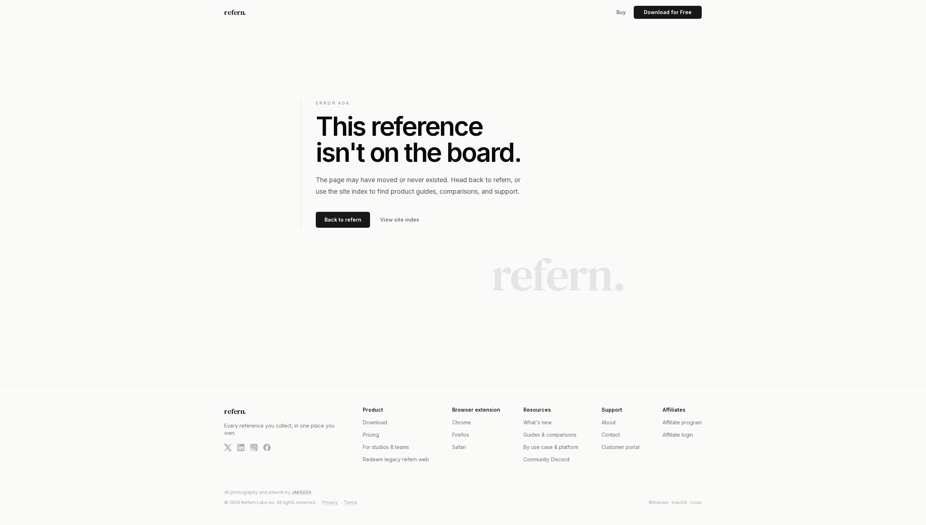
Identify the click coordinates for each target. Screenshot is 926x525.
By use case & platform (550, 447)
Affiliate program (682, 422)
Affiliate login (678, 435)
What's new (537, 422)
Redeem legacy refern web (396, 459)
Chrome (461, 422)
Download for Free (668, 12)
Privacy (330, 502)
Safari (459, 447)
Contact (611, 435)
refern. (235, 12)
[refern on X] (228, 447)
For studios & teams (386, 447)
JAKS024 (301, 492)
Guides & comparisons (550, 435)
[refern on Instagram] (254, 447)
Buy (621, 12)
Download (375, 422)
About (609, 422)
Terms (350, 502)
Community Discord (546, 459)
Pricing (371, 435)
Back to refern (342, 220)
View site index (399, 220)
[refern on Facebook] (267, 447)
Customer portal (621, 447)
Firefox (460, 435)
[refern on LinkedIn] (241, 447)
